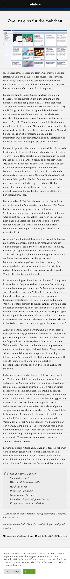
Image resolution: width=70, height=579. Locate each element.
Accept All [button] (29, 571)
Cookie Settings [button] (12, 571)
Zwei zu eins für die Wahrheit (35, 21)
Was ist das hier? (25, 536)
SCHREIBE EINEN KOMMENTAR (52, 536)
